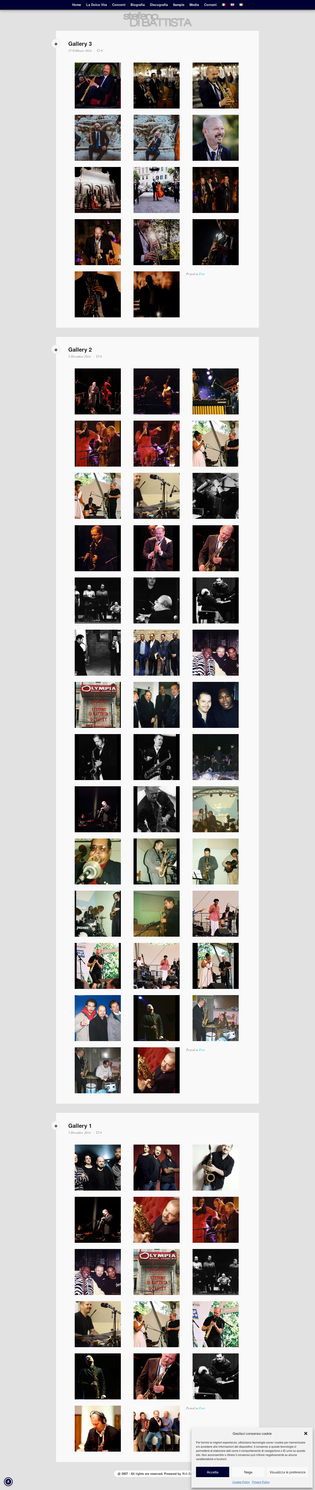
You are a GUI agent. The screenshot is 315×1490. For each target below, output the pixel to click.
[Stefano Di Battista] (157, 26)
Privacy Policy (261, 1482)
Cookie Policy (241, 1482)
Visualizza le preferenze (288, 1472)
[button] (305, 1433)
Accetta (212, 1472)
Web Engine (190, 1473)
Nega (248, 1472)
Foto (202, 274)
